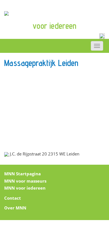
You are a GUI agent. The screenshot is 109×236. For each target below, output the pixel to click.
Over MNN (15, 208)
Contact (12, 198)
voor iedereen (54, 26)
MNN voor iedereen (25, 188)
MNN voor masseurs (25, 181)
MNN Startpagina (22, 173)
